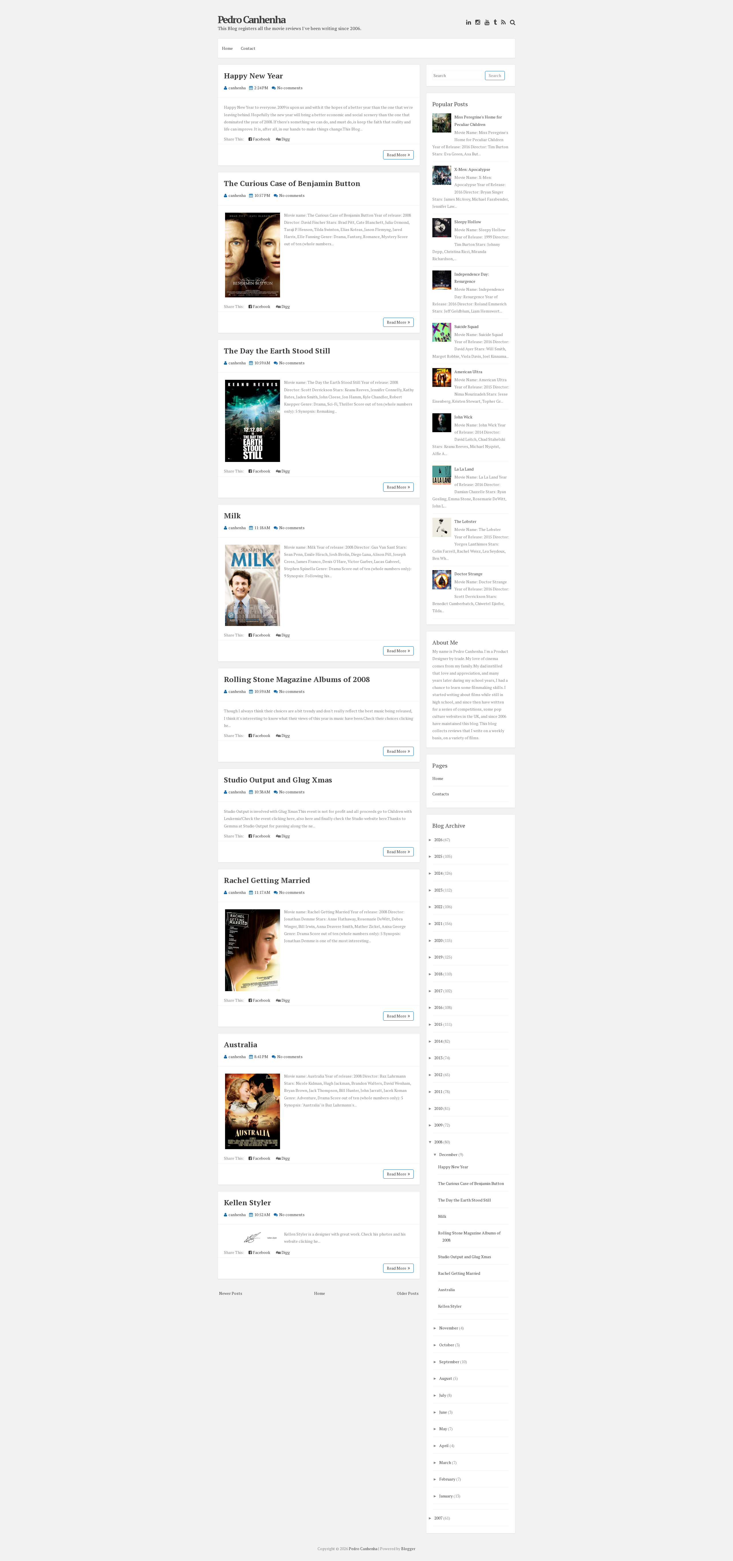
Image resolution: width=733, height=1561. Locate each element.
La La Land (464, 469)
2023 (438, 890)
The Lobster (465, 521)
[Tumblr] (494, 22)
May (443, 1428)
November (448, 1328)
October (446, 1344)
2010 (438, 1108)
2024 (438, 873)
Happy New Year (253, 75)
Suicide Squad (466, 326)
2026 (438, 839)
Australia (240, 1044)
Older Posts (408, 1293)
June (443, 1412)
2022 (438, 906)
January (446, 1496)
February (447, 1479)
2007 (438, 1518)
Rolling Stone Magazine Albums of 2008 (297, 679)
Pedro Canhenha (251, 19)
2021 (438, 923)
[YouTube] (485, 22)
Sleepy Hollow (467, 221)
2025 (438, 856)
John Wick (463, 417)
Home (227, 48)
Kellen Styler (247, 1202)
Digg (285, 139)
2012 (438, 1074)
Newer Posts (230, 1293)
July (442, 1395)
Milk (232, 515)
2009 (438, 1125)
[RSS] (502, 22)
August (445, 1378)
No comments (290, 87)
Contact (248, 48)
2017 (438, 990)
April (444, 1445)
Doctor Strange (468, 573)
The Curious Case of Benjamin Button (292, 183)
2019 (438, 957)
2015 (438, 1024)
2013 (438, 1057)
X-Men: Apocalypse (472, 169)
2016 (438, 1007)
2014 (438, 1041)
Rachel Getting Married (267, 880)
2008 (438, 1142)
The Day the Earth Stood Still (277, 350)
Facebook (261, 139)
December (448, 1154)
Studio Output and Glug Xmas (278, 780)
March (445, 1462)
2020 (438, 940)
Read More (396, 154)
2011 (438, 1091)
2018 (438, 974)
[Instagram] (476, 22)
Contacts (440, 794)
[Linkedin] (467, 22)
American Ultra (468, 371)
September (449, 1361)
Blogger (408, 1548)
